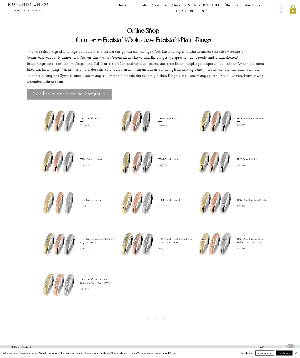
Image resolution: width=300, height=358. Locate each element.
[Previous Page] (148, 318)
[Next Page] (164, 318)
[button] (293, 9)
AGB (262, 346)
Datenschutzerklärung (165, 353)
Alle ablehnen (265, 353)
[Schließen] (296, 352)
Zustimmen (284, 353)
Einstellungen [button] (246, 353)
